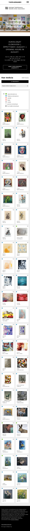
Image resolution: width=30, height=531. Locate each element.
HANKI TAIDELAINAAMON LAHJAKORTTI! (15, 67)
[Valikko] (28, 2)
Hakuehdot (15, 81)
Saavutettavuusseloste (6, 524)
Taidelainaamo (15, 2)
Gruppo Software (15, 519)
